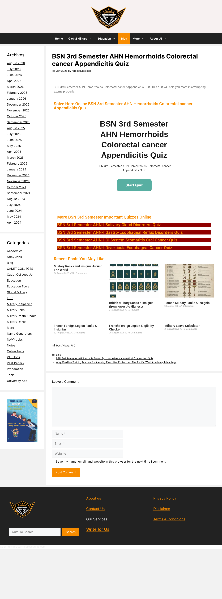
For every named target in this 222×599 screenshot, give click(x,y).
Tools (10, 375)
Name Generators (19, 333)
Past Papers (15, 363)
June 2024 (14, 210)
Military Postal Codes (21, 316)
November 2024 (18, 181)
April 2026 (14, 81)
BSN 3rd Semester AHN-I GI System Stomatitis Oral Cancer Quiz (117, 240)
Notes (11, 345)
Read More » (59, 279)
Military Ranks (16, 322)
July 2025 (13, 134)
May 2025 (14, 146)
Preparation (15, 369)
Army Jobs (14, 257)
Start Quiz (134, 185)
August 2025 (16, 128)
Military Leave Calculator (181, 326)
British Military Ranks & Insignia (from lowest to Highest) (131, 304)
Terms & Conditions (169, 519)
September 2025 (18, 122)
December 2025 (18, 104)
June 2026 (14, 75)
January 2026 (16, 98)
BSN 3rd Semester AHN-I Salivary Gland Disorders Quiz (109, 224)
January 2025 (16, 169)
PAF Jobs (13, 357)
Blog (124, 38)
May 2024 (14, 216)
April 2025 (14, 151)
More (136, 38)
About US (156, 38)
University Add (17, 381)
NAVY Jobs (15, 339)
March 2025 (15, 157)
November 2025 (18, 110)
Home (59, 38)
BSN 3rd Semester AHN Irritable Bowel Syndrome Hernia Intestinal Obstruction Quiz (104, 358)
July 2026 (14, 69)
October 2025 (16, 116)
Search (71, 532)
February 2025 (17, 163)
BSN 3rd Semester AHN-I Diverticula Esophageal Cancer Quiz (114, 247)
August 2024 (16, 199)
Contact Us (95, 509)
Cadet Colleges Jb (20, 274)
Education (104, 38)
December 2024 (18, 175)
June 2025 (14, 140)
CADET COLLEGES (20, 268)
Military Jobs (16, 310)
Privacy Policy (164, 498)
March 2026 (15, 87)
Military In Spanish (19, 304)
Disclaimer (161, 509)
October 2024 (16, 187)
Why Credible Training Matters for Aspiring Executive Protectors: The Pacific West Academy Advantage (116, 362)
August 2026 (16, 63)
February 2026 (17, 92)
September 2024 (19, 193)
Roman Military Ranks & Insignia (187, 303)
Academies (15, 251)
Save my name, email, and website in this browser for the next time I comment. (111, 461)
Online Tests (15, 351)
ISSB (10, 298)
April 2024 (14, 222)
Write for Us (97, 529)
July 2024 (14, 205)
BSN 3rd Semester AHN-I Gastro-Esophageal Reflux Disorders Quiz (120, 232)
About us (93, 498)
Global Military (77, 38)
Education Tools (18, 286)
